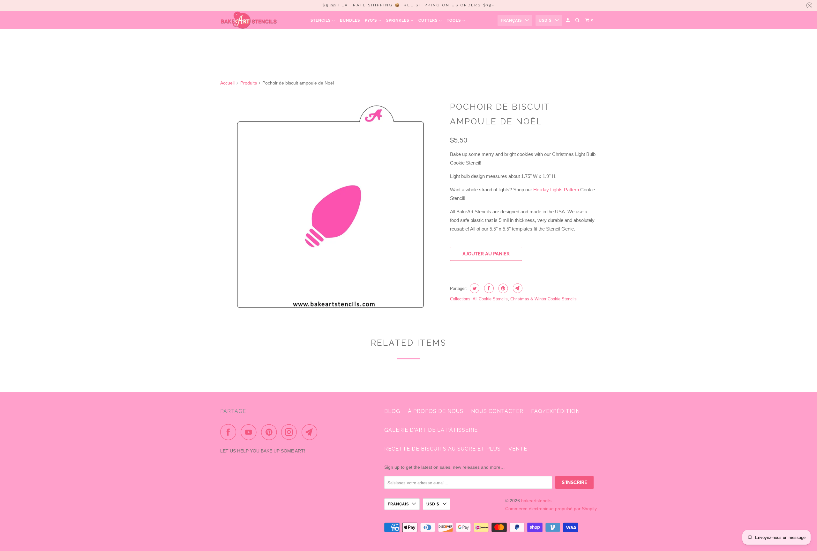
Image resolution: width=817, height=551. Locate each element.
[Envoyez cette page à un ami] (516, 288)
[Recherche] (577, 20)
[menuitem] (323, 20)
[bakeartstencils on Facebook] (229, 432)
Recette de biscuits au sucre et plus (442, 449)
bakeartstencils (536, 500)
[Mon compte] (568, 20)
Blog (392, 411)
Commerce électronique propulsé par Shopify (551, 508)
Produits (248, 82)
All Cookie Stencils (490, 299)
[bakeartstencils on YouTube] (250, 432)
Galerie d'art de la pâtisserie (431, 430)
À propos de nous (435, 411)
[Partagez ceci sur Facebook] (488, 288)
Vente (517, 449)
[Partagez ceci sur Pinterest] (502, 288)
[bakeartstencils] (249, 20)
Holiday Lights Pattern (556, 189)
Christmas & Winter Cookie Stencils (543, 299)
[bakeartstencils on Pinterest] (270, 432)
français (511, 20)
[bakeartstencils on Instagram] (290, 432)
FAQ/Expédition (555, 411)
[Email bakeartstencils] (311, 432)
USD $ (545, 20)
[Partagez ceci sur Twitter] (473, 288)
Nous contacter (497, 411)
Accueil (227, 82)
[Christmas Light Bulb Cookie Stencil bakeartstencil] (332, 208)
